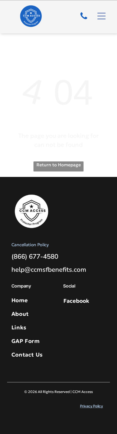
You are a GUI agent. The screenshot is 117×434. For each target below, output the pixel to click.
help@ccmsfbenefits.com (48, 269)
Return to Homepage (58, 164)
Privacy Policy (91, 406)
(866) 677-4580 (34, 256)
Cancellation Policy (30, 244)
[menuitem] (35, 300)
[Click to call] (83, 18)
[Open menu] (101, 16)
